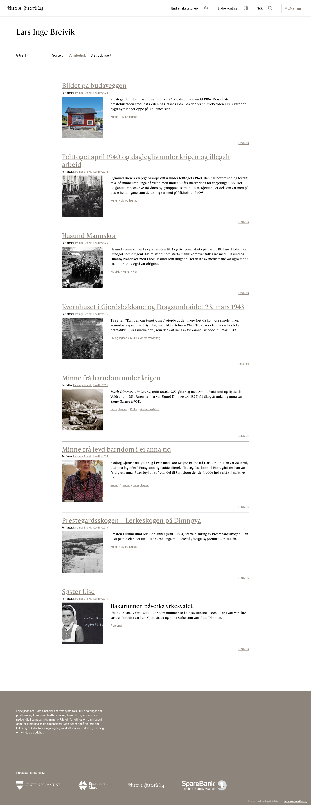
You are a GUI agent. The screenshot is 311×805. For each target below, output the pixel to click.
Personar (116, 625)
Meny (289, 8)
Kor (135, 271)
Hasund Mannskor (89, 235)
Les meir (243, 143)
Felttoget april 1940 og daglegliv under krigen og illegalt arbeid (146, 160)
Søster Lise (78, 591)
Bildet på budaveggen (94, 85)
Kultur (114, 117)
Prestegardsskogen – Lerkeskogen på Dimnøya (131, 520)
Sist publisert (101, 55)
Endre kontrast (228, 8)
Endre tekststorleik (184, 8)
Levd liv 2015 (100, 314)
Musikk (115, 271)
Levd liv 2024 (100, 92)
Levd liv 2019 (100, 527)
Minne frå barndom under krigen (111, 377)
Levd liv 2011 (100, 598)
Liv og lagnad (129, 117)
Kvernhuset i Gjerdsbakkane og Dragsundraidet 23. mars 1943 (153, 306)
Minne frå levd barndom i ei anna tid (116, 449)
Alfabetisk (77, 55)
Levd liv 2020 (100, 242)
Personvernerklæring (295, 801)
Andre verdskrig (150, 338)
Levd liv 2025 (100, 385)
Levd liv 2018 (100, 171)
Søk (260, 8)
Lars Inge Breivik (82, 92)
